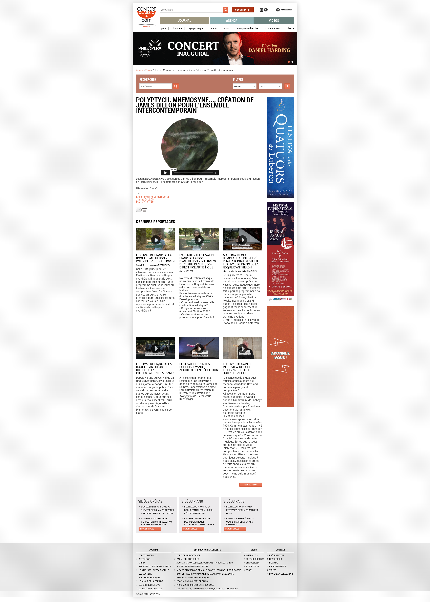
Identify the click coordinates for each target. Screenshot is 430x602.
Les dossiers (145, 573)
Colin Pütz (141, 265)
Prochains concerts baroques (193, 577)
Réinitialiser (287, 86)
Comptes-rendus (147, 555)
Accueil (139, 69)
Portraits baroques (149, 577)
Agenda (231, 20)
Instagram (261, 10)
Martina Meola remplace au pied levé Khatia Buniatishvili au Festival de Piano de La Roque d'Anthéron (241, 261)
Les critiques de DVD (149, 584)
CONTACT (280, 550)
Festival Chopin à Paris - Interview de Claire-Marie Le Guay (242, 510)
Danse (291, 28)
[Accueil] (146, 26)
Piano (213, 28)
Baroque (177, 28)
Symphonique (196, 28)
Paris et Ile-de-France (188, 555)
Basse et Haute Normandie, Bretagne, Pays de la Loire (205, 573)
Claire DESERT (186, 271)
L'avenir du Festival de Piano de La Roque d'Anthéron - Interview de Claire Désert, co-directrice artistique (197, 261)
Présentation (276, 555)
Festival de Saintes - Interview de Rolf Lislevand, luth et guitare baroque (239, 368)
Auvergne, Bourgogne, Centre (192, 566)
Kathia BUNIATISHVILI (248, 271)
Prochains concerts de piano (192, 581)
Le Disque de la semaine (151, 581)
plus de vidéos (250, 484)
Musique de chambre (247, 28)
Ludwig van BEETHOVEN (158, 265)
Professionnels (277, 566)
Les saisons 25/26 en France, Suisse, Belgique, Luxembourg (207, 588)
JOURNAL (153, 550)
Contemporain (273, 28)
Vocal (226, 28)
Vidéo (147, 69)
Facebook (266, 10)
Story (249, 570)
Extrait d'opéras (255, 559)
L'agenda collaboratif (281, 573)
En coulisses (253, 562)
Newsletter (286, 9)
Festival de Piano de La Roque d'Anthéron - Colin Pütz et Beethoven (155, 258)
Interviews (144, 559)
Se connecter (242, 9)
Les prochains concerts (207, 550)
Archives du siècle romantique (155, 566)
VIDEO (254, 550)
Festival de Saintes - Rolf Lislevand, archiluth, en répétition (198, 367)
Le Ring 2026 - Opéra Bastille (154, 570)
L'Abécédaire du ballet (151, 588)
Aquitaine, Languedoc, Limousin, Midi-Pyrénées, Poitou (205, 562)
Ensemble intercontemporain (153, 196)
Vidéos (274, 20)
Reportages (252, 566)
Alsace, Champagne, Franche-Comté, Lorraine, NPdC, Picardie (209, 570)
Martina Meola (230, 271)
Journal (184, 20)
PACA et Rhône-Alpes (188, 559)
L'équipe (273, 562)
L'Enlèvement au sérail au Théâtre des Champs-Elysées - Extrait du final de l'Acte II (157, 510)
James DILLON (145, 199)
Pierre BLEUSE (145, 202)
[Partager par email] (138, 211)
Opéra (163, 28)
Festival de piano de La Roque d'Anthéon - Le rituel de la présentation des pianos (155, 368)
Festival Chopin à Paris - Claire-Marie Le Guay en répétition (240, 522)
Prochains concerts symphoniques (195, 584)
